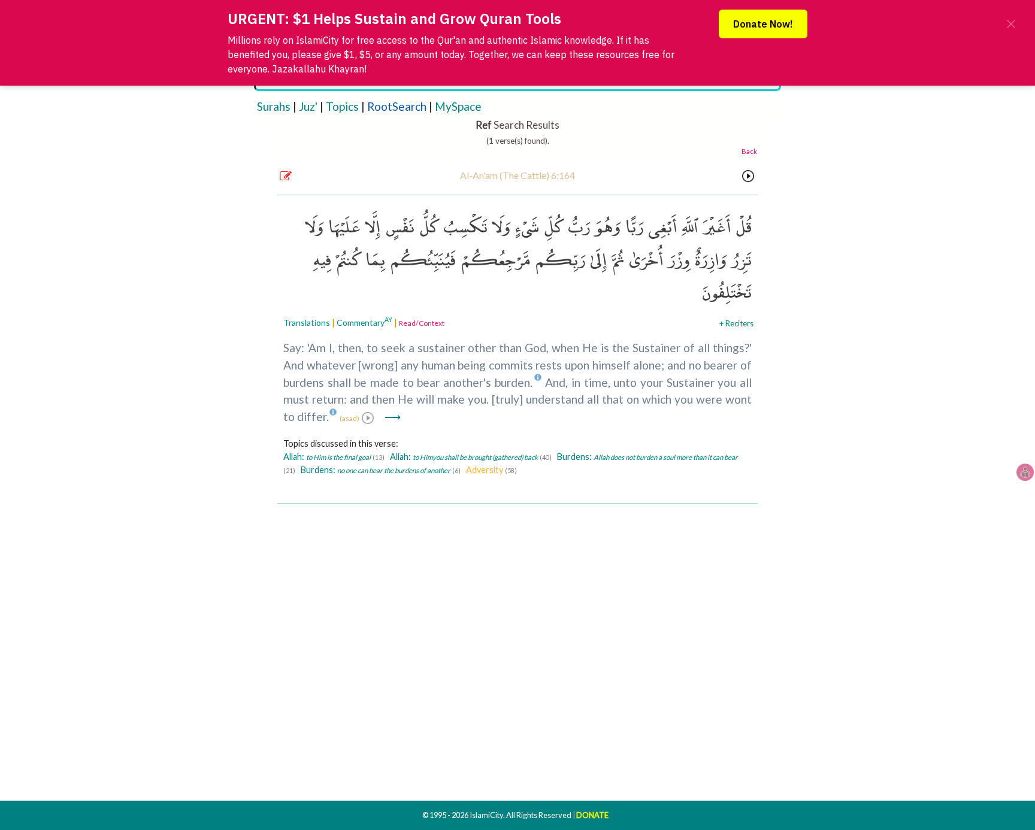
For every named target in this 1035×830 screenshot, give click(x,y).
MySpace (458, 106)
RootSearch (396, 106)
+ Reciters (736, 323)
